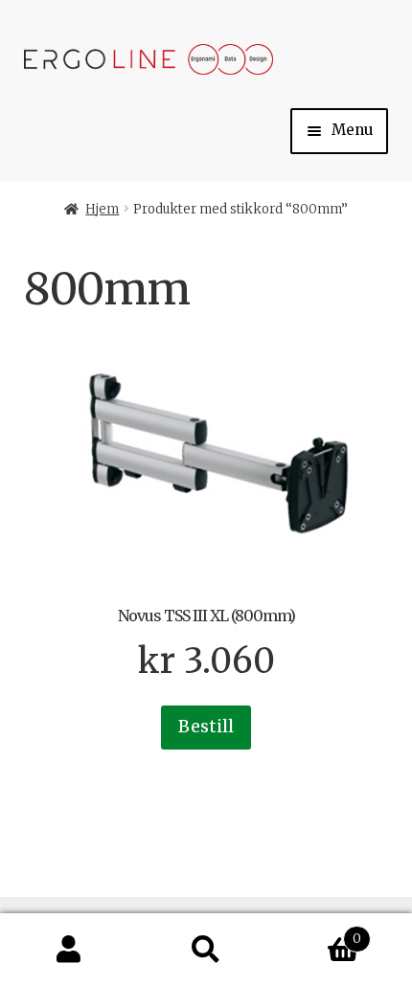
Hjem (102, 209)
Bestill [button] (206, 726)
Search (205, 950)
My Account (68, 950)
